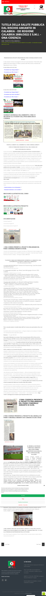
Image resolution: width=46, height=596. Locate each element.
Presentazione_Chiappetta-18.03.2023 (11, 321)
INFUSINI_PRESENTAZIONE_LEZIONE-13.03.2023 (13, 297)
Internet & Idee (28, 593)
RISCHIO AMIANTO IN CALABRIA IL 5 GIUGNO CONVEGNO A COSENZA (32, 582)
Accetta (23, 495)
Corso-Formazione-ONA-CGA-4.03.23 (11, 268)
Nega (23, 499)
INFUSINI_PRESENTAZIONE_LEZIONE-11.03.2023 (13, 279)
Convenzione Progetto (8, 223)
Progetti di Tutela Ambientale (12, 41)
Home (2, 41)
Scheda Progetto (7, 221)
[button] (44, 485)
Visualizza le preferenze (23, 502)
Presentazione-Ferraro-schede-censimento (12, 306)
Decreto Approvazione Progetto (10, 225)
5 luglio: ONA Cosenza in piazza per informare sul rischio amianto (34, 565)
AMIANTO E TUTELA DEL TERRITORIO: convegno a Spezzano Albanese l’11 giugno (34, 577)
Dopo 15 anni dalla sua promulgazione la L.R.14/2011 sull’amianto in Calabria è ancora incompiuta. (33, 571)
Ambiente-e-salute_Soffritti (9, 286)
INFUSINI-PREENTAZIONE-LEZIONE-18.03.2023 (12, 313)
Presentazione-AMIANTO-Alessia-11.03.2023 (12, 273)
